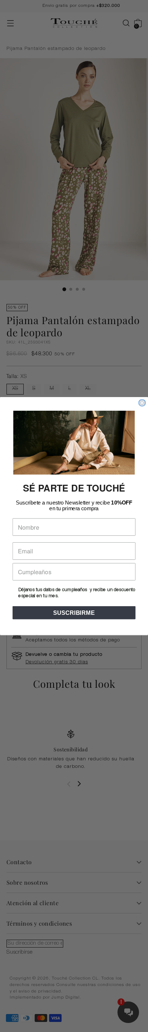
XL (88, 388)
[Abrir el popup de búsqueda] (122, 23)
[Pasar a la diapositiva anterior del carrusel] (69, 784)
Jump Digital (65, 998)
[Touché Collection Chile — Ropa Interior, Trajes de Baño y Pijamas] (74, 23)
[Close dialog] (142, 403)
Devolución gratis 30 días (57, 662)
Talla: (16, 376)
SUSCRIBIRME (73, 612)
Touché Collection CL (75, 979)
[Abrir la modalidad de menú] (10, 23)
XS (15, 388)
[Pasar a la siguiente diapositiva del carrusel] (79, 784)
